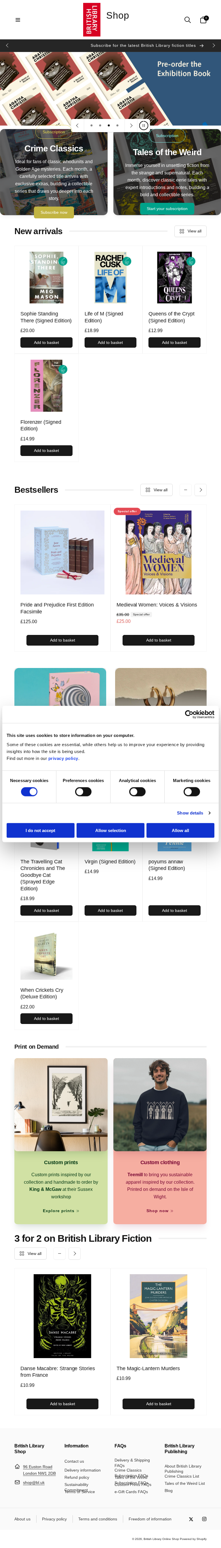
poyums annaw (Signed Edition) (166, 865)
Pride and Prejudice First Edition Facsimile (57, 608)
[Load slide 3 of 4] (108, 125)
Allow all (180, 830)
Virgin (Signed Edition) (110, 862)
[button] (18, 20)
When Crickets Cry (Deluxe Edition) (41, 993)
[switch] (83, 791)
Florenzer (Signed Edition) (40, 425)
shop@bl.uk (34, 1482)
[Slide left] (7, 45)
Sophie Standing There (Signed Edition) (46, 317)
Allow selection (110, 830)
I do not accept (40, 830)
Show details (190, 812)
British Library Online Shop (161, 1539)
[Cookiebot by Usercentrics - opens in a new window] (189, 714)
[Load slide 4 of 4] (117, 125)
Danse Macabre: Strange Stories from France (57, 1372)
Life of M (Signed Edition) (104, 317)
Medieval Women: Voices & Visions (157, 605)
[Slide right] (213, 45)
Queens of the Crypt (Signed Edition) (171, 317)
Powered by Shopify (193, 1539)
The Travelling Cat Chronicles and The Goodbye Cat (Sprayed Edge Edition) (42, 875)
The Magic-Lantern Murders (148, 1368)
